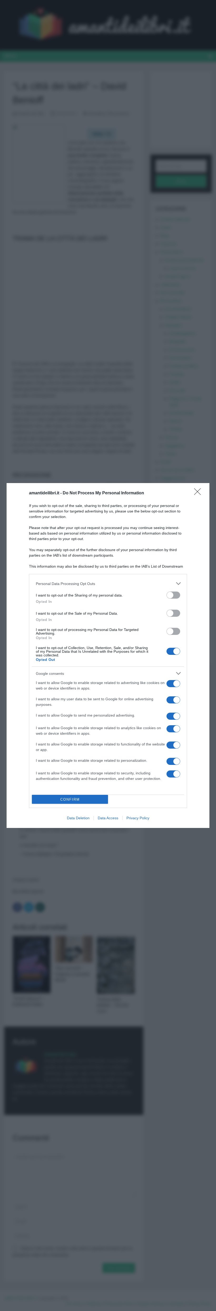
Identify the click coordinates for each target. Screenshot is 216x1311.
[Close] (199, 493)
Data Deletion (78, 818)
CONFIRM (70, 799)
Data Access (108, 818)
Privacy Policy (137, 818)
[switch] (173, 595)
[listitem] (108, 583)
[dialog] (108, 655)
